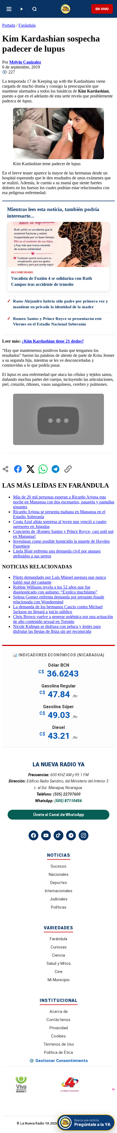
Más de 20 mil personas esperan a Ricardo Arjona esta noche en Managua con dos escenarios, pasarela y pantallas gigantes (63, 502)
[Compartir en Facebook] (18, 469)
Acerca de (59, 1011)
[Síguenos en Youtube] (46, 835)
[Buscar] (34, 9)
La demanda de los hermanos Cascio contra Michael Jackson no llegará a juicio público (58, 609)
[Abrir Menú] (9, 9)
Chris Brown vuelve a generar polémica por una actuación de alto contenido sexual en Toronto (63, 619)
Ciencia (58, 955)
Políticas (58, 907)
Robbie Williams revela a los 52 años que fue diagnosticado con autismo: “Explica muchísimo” (55, 589)
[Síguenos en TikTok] (58, 835)
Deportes (58, 882)
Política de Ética (58, 1052)
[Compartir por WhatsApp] (43, 469)
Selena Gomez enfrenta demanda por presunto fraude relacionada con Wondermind (58, 599)
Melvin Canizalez (25, 62)
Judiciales (58, 899)
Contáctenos (58, 1019)
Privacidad (59, 1027)
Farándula (27, 25)
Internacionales (58, 890)
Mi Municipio (59, 979)
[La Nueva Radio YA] (65, 9)
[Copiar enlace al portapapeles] (68, 469)
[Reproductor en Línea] (21, 9)
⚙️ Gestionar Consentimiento (58, 1060)
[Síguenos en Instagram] (83, 835)
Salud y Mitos (59, 963)
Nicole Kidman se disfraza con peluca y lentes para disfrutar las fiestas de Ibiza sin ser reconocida (57, 629)
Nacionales (59, 874)
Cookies (58, 1036)
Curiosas (59, 947)
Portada (8, 25)
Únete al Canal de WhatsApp (58, 814)
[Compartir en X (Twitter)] (30, 469)
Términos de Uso (58, 1044)
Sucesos (58, 866)
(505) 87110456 (68, 801)
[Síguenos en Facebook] (33, 835)
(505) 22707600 (67, 794)
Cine (59, 971)
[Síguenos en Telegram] (71, 835)
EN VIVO (102, 9)
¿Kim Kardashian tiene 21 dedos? (53, 341)
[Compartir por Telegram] (55, 469)
